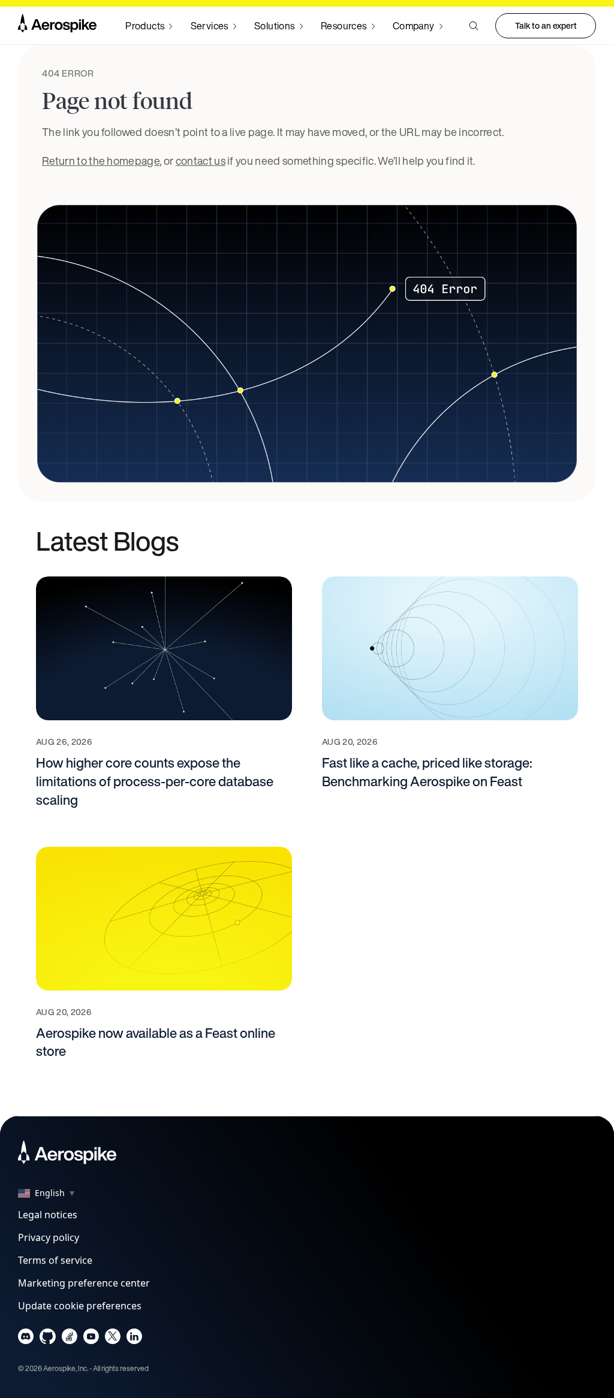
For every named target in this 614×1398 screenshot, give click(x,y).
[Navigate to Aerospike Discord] (26, 1338)
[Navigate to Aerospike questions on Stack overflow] (69, 1338)
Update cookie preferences (80, 1305)
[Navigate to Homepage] (57, 26)
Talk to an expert (546, 25)
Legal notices (47, 1214)
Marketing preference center (84, 1283)
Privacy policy (48, 1237)
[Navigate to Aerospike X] (112, 1338)
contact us (200, 160)
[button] (473, 25)
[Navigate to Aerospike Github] (48, 1338)
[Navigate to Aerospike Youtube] (91, 1338)
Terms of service (55, 1260)
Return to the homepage (100, 160)
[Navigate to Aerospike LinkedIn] (134, 1338)
